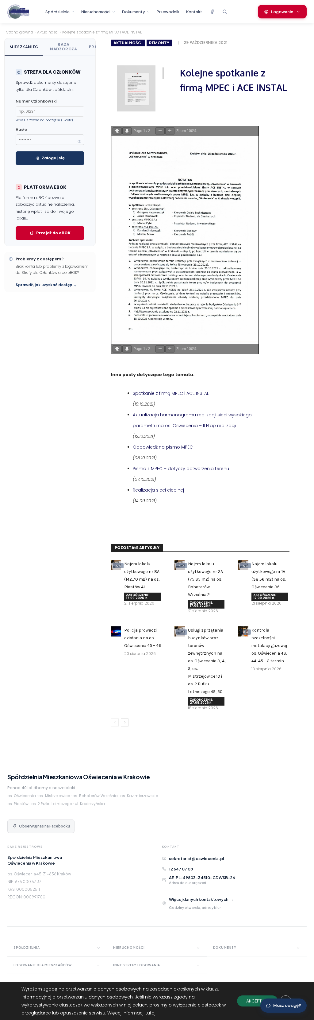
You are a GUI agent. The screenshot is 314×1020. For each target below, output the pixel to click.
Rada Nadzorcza (63, 47)
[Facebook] (211, 11)
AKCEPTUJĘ (257, 1001)
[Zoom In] (169, 130)
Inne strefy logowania (136, 965)
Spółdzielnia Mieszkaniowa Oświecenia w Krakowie (78, 777)
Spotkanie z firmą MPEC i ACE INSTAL (171, 393)
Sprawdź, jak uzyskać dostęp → (46, 284)
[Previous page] (117, 130)
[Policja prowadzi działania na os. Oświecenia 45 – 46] (116, 631)
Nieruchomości (95, 11)
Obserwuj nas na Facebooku (44, 826)
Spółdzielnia (57, 11)
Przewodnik (168, 11)
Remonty (159, 43)
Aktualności (47, 32)
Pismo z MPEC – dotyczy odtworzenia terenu (181, 468)
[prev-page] (115, 722)
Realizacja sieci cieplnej (158, 490)
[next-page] (124, 722)
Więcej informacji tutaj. (131, 1013)
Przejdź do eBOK (53, 233)
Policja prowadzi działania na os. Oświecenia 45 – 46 (142, 638)
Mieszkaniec (24, 46)
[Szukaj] (224, 11)
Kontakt (194, 11)
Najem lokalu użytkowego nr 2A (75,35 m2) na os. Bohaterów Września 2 (205, 579)
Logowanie (282, 11)
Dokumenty (133, 11)
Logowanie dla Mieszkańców (42, 965)
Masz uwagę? (287, 1005)
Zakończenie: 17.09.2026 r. (137, 596)
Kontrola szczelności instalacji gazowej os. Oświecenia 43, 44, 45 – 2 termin (269, 646)
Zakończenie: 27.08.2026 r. (201, 701)
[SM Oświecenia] (23, 11)
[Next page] (127, 130)
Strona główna (19, 32)
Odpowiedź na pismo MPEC (163, 447)
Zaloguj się (53, 158)
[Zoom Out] (160, 130)
